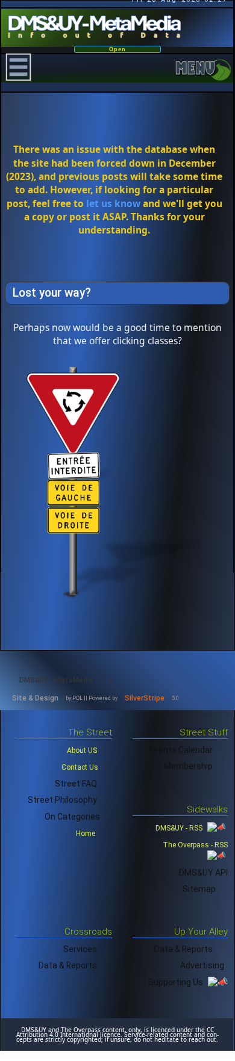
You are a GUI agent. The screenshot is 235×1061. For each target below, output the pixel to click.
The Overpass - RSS (195, 845)
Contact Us (79, 767)
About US (82, 750)
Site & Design (35, 698)
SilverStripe (144, 698)
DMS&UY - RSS (179, 828)
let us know (113, 203)
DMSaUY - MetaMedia (56, 680)
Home (86, 833)
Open (117, 49)
